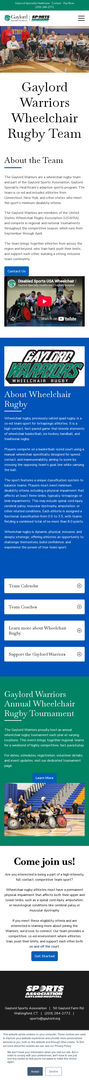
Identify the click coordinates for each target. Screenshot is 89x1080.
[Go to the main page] (27, 18)
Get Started (45, 956)
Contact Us (17, 271)
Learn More (44, 778)
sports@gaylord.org (45, 1018)
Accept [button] (35, 1071)
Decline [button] (53, 1071)
